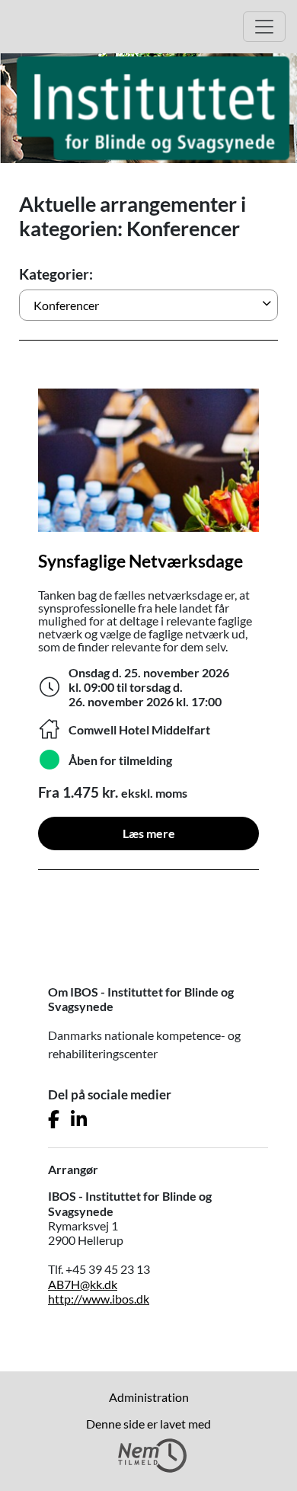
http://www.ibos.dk (98, 1298)
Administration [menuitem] (149, 1397)
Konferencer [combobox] (66, 305)
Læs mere (149, 833)
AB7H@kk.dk (82, 1284)
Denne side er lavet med (148, 1423)
